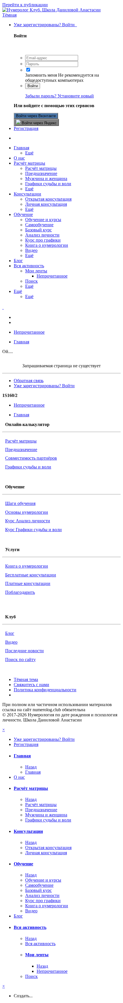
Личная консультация (46, 204)
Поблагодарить (20, 592)
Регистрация (26, 128)
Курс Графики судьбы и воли (33, 529)
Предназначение (41, 173)
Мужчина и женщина (46, 178)
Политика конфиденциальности (45, 689)
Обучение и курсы (43, 219)
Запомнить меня (41, 75)
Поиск (31, 281)
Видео (31, 250)
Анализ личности (42, 235)
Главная (21, 147)
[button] (9, 15)
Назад (31, 767)
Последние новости (24, 650)
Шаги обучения (20, 503)
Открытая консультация (48, 199)
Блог (18, 260)
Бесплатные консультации (30, 574)
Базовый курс (38, 229)
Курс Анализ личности (27, 520)
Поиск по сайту (20, 659)
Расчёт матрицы (29, 163)
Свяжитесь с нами (31, 684)
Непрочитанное (52, 276)
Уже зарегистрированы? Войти (45, 24)
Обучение (23, 214)
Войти (32, 86)
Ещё (29, 152)
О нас (19, 158)
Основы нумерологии (26, 512)
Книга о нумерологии (46, 245)
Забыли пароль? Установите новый (59, 95)
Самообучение (39, 224)
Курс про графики (43, 240)
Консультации (27, 193)
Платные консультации (27, 583)
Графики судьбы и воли (48, 183)
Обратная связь (28, 380)
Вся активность (29, 265)
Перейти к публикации (25, 4)
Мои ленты (36, 270)
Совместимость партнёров (31, 458)
